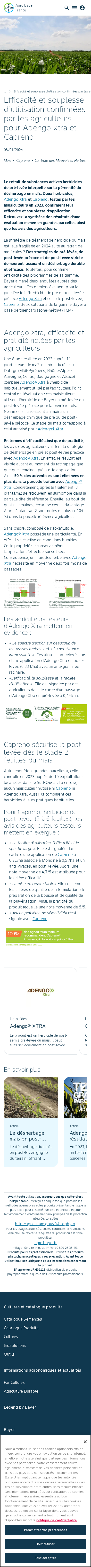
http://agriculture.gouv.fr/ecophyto (45, 1223)
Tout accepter (45, 1558)
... (5, 91)
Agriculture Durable (21, 1391)
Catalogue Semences (23, 1319)
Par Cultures (14, 1382)
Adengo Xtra (15, 199)
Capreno (40, 199)
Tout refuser (45, 1544)
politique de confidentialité (56, 1520)
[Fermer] (85, 1441)
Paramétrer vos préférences (45, 1530)
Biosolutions (15, 1345)
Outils (9, 1354)
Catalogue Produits (21, 1327)
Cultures (11, 1336)
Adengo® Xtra (33, 382)
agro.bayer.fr (45, 1242)
